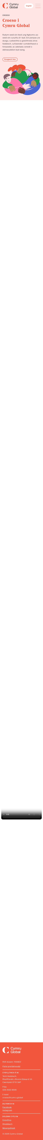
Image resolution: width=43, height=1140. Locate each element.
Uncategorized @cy (13, 506)
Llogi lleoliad (27, 732)
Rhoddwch (7, 1124)
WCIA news (10, 587)
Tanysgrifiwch (9, 1032)
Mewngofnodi (9, 1128)
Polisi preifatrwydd (11, 1066)
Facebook (7, 1107)
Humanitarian (11, 350)
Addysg (8, 432)
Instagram (7, 1110)
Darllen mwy (9, 401)
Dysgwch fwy (10, 59)
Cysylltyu (7, 1120)
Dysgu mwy (13, 732)
